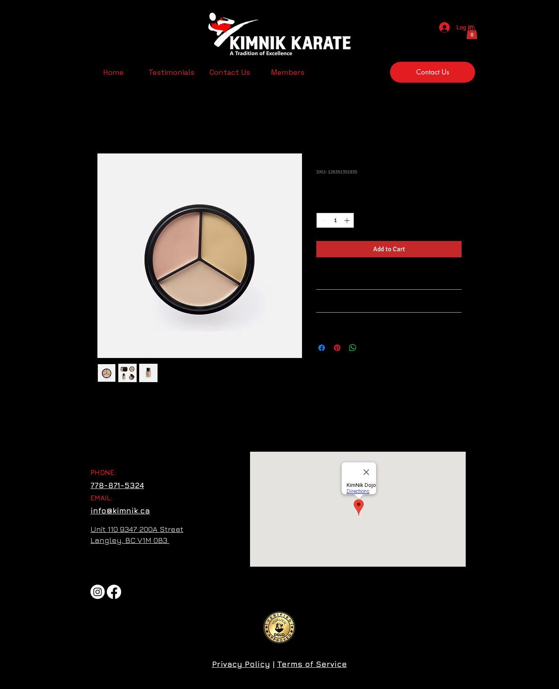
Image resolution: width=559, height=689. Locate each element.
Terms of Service (312, 664)
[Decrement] (323, 220)
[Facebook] (114, 592)
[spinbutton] (335, 220)
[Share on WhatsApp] (353, 348)
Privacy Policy (241, 664)
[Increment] (348, 220)
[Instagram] (97, 592)
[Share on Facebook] (322, 348)
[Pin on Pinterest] (337, 348)
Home (105, 124)
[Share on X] (368, 348)
